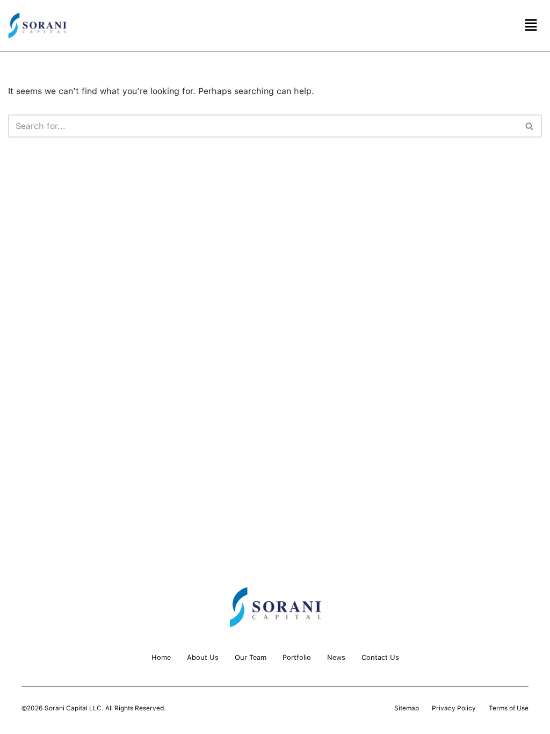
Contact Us (380, 657)
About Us (203, 657)
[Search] (530, 126)
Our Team (250, 657)
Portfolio (297, 657)
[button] (531, 25)
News (336, 657)
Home (161, 657)
